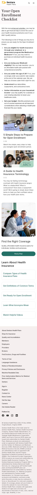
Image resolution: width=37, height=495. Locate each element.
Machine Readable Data (10, 373)
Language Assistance (9, 362)
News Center (6, 397)
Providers (5, 348)
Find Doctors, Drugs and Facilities (14, 354)
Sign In (4, 386)
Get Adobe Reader (8, 407)
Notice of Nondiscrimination (12, 366)
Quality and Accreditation (11, 337)
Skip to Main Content (3, 2)
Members (5, 341)
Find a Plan (18, 254)
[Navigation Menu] (33, 3)
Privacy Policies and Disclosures (13, 369)
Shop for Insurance (8, 334)
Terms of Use (6, 359)
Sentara (4, 382)
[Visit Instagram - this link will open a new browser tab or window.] (12, 415)
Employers (5, 344)
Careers (5, 403)
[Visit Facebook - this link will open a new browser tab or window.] (3, 415)
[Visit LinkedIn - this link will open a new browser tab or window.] (17, 415)
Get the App (6, 400)
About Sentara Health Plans (11, 330)
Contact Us (6, 393)
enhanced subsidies (18, 28)
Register (5, 390)
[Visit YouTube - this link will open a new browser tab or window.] (7, 415)
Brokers (5, 351)
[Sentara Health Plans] (9, 3)
